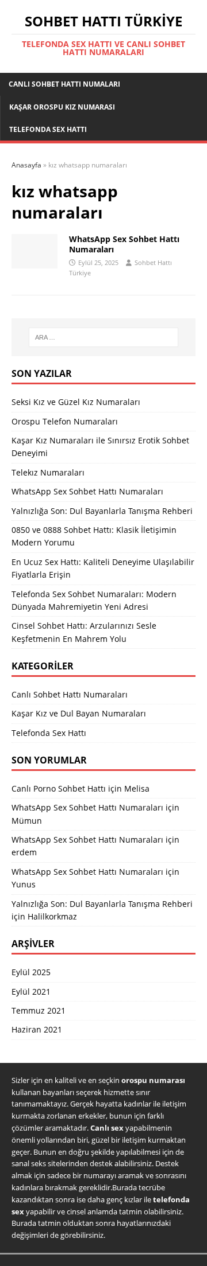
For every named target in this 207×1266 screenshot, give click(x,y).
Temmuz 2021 (39, 1010)
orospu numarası (153, 1080)
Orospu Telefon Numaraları (65, 421)
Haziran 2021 (37, 1029)
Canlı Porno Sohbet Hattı (59, 788)
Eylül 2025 (31, 972)
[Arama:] (103, 337)
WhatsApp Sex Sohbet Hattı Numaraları (124, 244)
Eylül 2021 (31, 991)
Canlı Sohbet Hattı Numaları (64, 84)
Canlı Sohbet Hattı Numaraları (70, 694)
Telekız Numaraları (48, 472)
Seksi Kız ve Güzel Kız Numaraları (76, 401)
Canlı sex (107, 1128)
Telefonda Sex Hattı (48, 129)
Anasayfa (26, 165)
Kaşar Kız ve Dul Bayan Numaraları (79, 713)
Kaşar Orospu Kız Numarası (62, 107)
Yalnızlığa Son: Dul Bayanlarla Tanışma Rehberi (102, 510)
